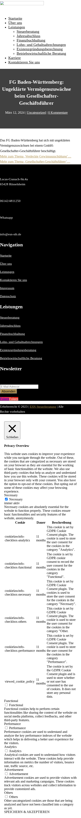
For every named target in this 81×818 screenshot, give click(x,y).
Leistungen (16, 27)
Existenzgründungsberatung (18, 350)
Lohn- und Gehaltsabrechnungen (41, 45)
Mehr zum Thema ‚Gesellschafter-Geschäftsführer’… (35, 161)
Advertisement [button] (13, 769)
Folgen (13, 399)
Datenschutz (8, 296)
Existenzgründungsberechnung (40, 49)
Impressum (7, 288)
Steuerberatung (28, 31)
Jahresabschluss (28, 36)
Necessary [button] (11, 495)
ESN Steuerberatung (43, 406)
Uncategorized (36, 112)
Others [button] (8, 792)
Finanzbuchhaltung (31, 40)
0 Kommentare (58, 112)
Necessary (16, 499)
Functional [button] (11, 701)
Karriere (14, 58)
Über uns (15, 23)
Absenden (8, 391)
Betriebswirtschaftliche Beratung (41, 53)
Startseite (15, 18)
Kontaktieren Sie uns (24, 62)
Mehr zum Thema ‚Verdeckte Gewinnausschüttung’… (35, 156)
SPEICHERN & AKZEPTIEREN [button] (27, 812)
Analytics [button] (10, 747)
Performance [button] (12, 724)
